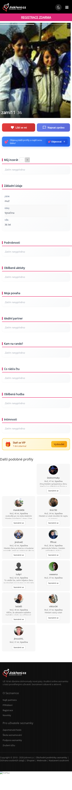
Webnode (42, 760)
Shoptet (31, 760)
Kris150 (53, 509)
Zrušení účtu (9, 745)
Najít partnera (10, 699)
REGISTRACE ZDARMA (36, 17)
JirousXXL (18, 638)
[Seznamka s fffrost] (53, 535)
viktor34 (53, 606)
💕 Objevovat (55, 141)
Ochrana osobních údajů (12, 760)
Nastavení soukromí (59, 760)
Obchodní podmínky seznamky (51, 757)
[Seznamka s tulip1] (18, 567)
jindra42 (19, 542)
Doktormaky (53, 477)
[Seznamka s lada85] (18, 599)
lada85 (18, 606)
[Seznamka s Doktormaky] (53, 470)
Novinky (7, 715)
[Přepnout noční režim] (58, 7)
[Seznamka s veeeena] (53, 567)
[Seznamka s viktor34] (53, 599)
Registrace (8, 710)
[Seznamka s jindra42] (18, 535)
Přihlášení (7, 705)
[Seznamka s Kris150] (53, 503)
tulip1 (19, 574)
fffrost (53, 542)
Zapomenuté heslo (12, 729)
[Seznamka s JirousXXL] (18, 631)
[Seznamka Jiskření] (14, 678)
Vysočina (58, 481)
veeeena (53, 574)
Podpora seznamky (12, 740)
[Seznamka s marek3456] (18, 503)
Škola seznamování (12, 735)
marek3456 (18, 509)
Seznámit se (53, 490)
